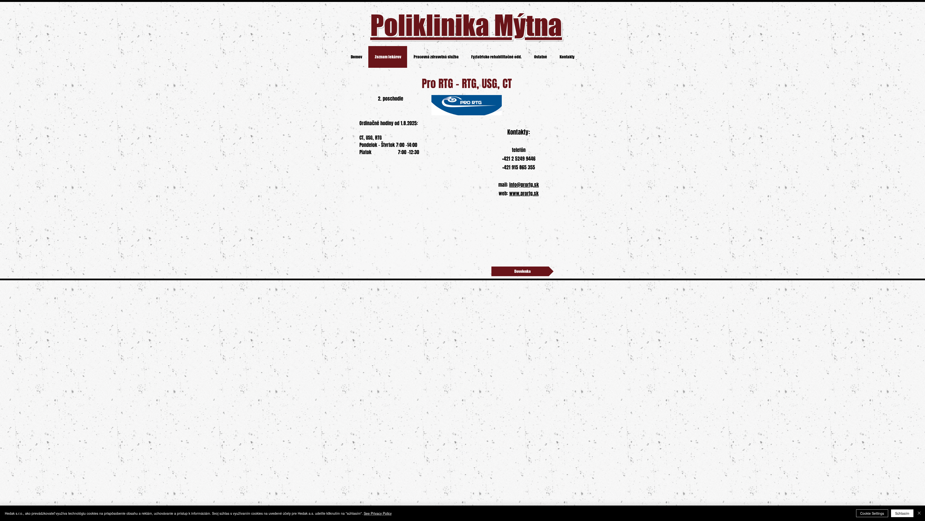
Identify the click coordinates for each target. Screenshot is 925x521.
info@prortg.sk (524, 184)
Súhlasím (902, 513)
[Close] (919, 513)
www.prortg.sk (524, 193)
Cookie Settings (872, 513)
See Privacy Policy (378, 513)
